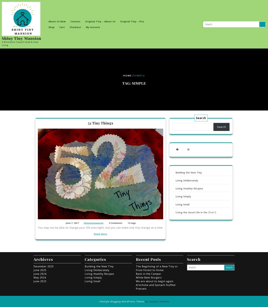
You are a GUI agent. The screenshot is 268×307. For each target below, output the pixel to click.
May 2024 (40, 277)
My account (93, 27)
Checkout (75, 27)
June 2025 (40, 270)
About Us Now (57, 21)
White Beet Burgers (149, 277)
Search (262, 24)
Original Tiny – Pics (132, 21)
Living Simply (183, 196)
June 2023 (40, 281)
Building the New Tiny (189, 172)
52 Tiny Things (100, 123)
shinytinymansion (93, 223)
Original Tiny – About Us (100, 21)
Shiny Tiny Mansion (21, 38)
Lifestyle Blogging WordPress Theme (134, 301)
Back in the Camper (148, 274)
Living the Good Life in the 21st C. (196, 212)
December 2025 (44, 266)
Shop (52, 27)
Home (127, 75)
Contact (75, 21)
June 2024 (40, 274)
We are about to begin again (154, 281)
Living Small (183, 204)
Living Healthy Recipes (189, 188)
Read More (100, 233)
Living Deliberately (187, 180)
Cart (62, 27)
